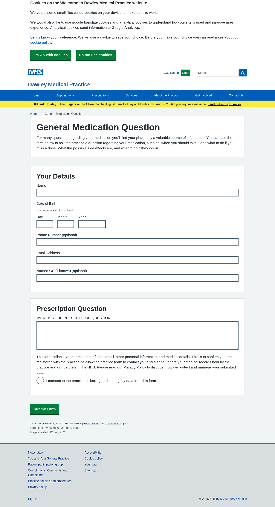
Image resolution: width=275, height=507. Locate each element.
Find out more (218, 104)
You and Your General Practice (48, 458)
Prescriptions (100, 95)
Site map (90, 470)
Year (82, 217)
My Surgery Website (233, 498)
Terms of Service (113, 424)
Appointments (65, 95)
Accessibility (93, 452)
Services (131, 95)
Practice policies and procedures (49, 480)
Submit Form (45, 409)
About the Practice (166, 95)
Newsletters (36, 452)
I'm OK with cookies (51, 55)
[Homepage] (94, 72)
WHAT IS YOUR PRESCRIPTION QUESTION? (74, 318)
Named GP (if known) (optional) (61, 271)
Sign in (32, 498)
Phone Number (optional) (56, 235)
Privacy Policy (92, 424)
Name (41, 185)
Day (39, 217)
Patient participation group (45, 464)
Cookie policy (94, 458)
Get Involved (203, 95)
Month (62, 217)
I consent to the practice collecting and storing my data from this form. (101, 380)
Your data (91, 464)
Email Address (48, 253)
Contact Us (236, 95)
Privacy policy (37, 486)
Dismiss (235, 104)
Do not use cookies (95, 55)
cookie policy (40, 42)
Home (35, 95)
